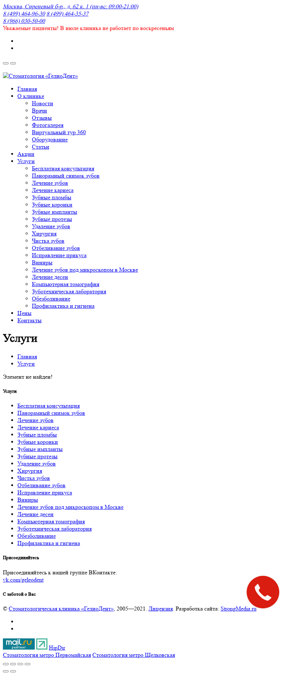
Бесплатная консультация (48, 405)
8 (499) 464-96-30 (24, 13)
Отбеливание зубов (41, 485)
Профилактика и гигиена (48, 543)
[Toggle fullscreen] (20, 664)
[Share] (13, 664)
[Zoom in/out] (27, 664)
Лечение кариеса (38, 427)
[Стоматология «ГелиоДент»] (40, 75)
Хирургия (29, 470)
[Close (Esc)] (6, 664)
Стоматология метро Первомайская (47, 654)
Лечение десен (35, 514)
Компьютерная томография (51, 521)
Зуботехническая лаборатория (54, 528)
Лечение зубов (35, 420)
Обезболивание (36, 535)
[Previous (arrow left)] (6, 671)
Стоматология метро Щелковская (133, 654)
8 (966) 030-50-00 (24, 20)
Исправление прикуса (44, 492)
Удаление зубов (36, 463)
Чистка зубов (33, 478)
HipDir (57, 647)
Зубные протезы (37, 456)
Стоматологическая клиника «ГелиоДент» (61, 608)
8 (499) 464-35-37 (67, 13)
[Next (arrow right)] (13, 671)
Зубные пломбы (37, 434)
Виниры (27, 499)
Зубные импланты (40, 449)
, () (70, 6)
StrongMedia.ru (238, 608)
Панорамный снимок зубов (51, 412)
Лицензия (160, 608)
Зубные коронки (37, 441)
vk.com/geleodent (23, 579)
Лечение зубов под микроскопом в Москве (70, 506)
